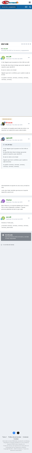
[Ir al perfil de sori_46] (3, 57)
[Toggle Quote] (4, 144)
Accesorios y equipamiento (21, 50)
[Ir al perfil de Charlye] (3, 201)
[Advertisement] (16, 25)
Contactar (25, 437)
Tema (4, 437)
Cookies (16, 439)
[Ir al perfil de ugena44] (3, 139)
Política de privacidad (14, 437)
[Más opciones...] (29, 58)
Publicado (14, 58)
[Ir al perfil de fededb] (3, 124)
